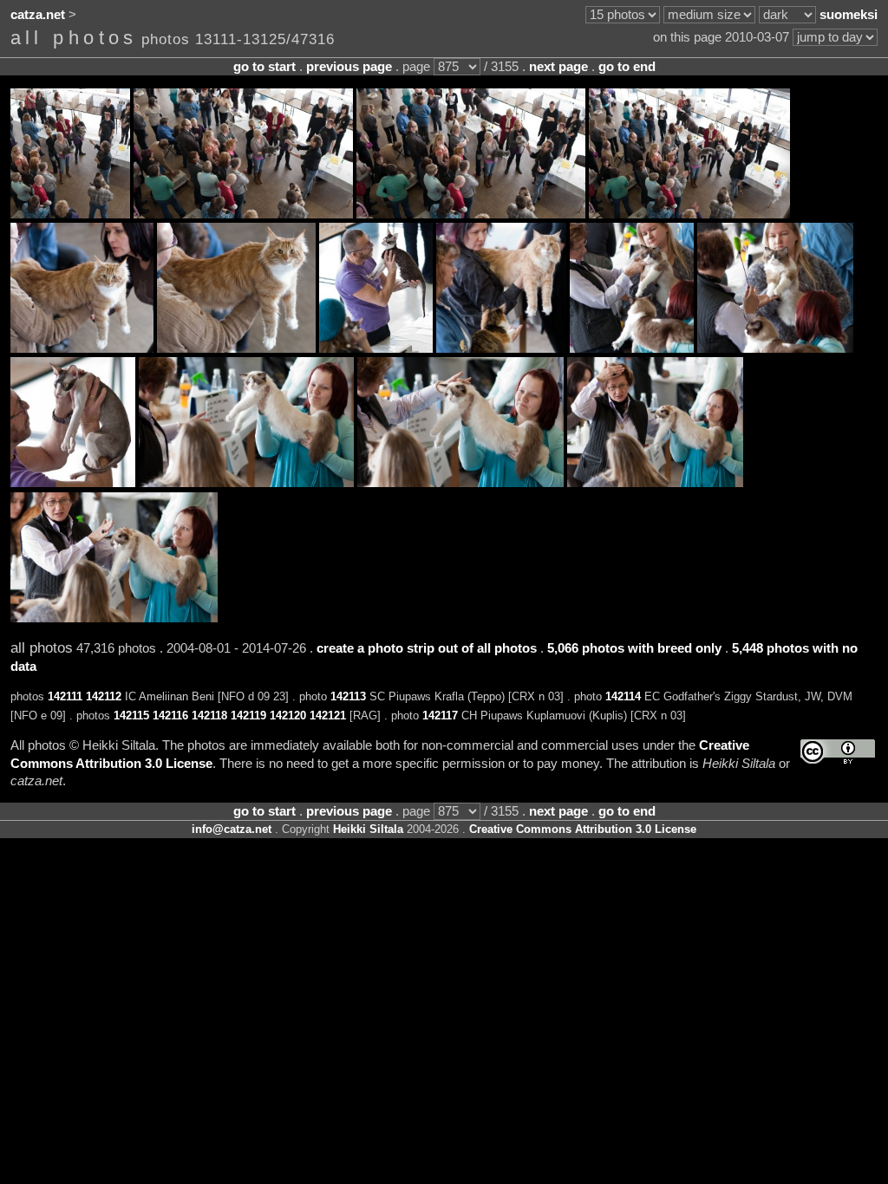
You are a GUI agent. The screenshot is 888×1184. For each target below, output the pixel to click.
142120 (288, 715)
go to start (264, 67)
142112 (103, 696)
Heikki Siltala (368, 829)
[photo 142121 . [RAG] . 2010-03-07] (114, 618)
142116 (170, 715)
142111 (65, 696)
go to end (627, 67)
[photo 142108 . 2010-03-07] (243, 214)
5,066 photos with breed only (634, 648)
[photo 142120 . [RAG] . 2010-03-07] (655, 483)
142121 (328, 715)
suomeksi (848, 15)
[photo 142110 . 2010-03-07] (689, 214)
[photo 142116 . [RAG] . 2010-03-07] (775, 348)
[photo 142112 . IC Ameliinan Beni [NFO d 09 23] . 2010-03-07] (236, 348)
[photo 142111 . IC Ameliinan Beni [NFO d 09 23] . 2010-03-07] (81, 348)
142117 (440, 715)
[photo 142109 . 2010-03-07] (470, 214)
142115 (131, 715)
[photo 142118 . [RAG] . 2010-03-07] (246, 483)
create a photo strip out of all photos (427, 648)
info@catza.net (231, 829)
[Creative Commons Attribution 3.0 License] (838, 752)
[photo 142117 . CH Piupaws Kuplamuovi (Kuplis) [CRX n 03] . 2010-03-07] (72, 483)
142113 (348, 696)
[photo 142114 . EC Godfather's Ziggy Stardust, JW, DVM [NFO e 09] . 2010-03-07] (501, 348)
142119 (248, 715)
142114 (623, 696)
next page (558, 67)
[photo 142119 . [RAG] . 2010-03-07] (460, 483)
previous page (349, 67)
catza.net (37, 15)
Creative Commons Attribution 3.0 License (582, 829)
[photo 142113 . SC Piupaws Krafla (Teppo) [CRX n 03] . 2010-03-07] (376, 348)
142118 (209, 715)
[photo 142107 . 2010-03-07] (70, 214)
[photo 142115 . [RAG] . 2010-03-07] (632, 348)
